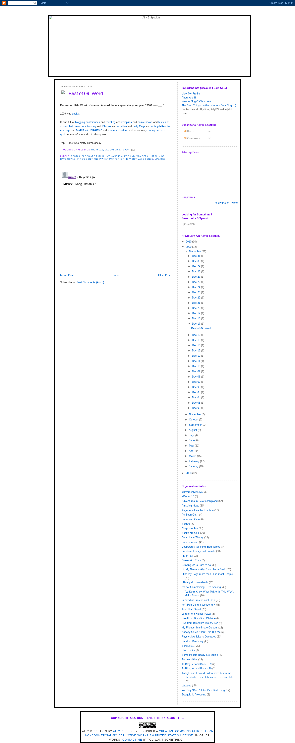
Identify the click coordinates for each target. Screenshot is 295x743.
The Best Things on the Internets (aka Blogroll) (209, 105)
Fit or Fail (187, 555)
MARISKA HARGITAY (89, 130)
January (194, 466)
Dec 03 (196, 402)
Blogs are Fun (91, 156)
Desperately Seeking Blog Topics (201, 546)
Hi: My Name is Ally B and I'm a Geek (125, 156)
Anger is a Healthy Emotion (198, 510)
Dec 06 (196, 387)
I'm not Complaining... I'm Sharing (201, 587)
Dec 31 (196, 255)
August (193, 429)
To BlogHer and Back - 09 (197, 664)
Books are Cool (190, 532)
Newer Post (67, 275)
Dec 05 (196, 392)
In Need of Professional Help (198, 600)
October (194, 419)
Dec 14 (196, 345)
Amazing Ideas (190, 505)
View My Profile (191, 93)
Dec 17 (196, 323)
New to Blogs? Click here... (197, 101)
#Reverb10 (188, 496)
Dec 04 (196, 397)
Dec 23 (196, 292)
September (195, 424)
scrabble (122, 126)
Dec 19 (196, 313)
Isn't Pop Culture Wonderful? (198, 604)
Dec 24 (196, 287)
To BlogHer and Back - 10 (197, 668)
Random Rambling (192, 641)
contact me (132, 739)
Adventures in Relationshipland (200, 500)
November (195, 414)
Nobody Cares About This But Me (201, 631)
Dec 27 (196, 276)
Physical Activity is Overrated (199, 636)
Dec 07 (196, 381)
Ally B (118, 731)
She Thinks (188, 650)
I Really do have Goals (195, 582)
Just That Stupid (191, 609)
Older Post (164, 275)
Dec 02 (196, 407)
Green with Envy (191, 560)
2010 (189, 241)
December (195, 251)
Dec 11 (196, 360)
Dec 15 (196, 340)
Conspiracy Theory (192, 537)
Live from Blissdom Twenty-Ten (200, 622)
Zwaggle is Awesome (194, 694)
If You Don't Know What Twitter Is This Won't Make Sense (115, 159)
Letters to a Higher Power (196, 613)
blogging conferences (87, 122)
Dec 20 (196, 308)
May (192, 445)
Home (116, 275)
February (194, 461)
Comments (193, 138)
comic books (145, 122)
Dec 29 (196, 266)
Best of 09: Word (86, 93)
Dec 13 (196, 350)
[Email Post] (133, 150)
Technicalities (189, 659)
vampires (126, 122)
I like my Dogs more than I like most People (207, 574)
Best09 (75, 156)
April (192, 450)
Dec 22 (196, 297)
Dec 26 (196, 281)
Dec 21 (196, 302)
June (192, 440)
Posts (190, 131)
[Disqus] (115, 220)
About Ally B (189, 97)
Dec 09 (196, 371)
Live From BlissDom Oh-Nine (199, 618)
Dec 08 (196, 376)
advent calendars (117, 130)
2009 (189, 246)
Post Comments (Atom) (90, 282)
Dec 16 (196, 334)
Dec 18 (196, 318)
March (193, 456)
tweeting (110, 122)
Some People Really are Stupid (200, 654)
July (192, 435)
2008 (189, 473)
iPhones (106, 126)
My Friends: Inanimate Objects (200, 627)
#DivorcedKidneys (192, 491)
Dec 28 (196, 271)
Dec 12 (196, 355)
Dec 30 (196, 261)
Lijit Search (188, 223)
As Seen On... (190, 514)
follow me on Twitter (226, 202)
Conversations (190, 542)
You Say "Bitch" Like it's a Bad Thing (203, 690)
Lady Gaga (139, 126)
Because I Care (191, 519)
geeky (75, 113)
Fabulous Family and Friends (198, 551)
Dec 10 (196, 366)
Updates (160, 159)
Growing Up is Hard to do (196, 564)
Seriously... (188, 645)
